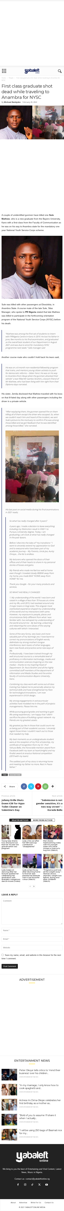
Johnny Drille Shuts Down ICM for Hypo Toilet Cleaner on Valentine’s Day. (13, 804)
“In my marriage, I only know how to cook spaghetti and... (39, 1087)
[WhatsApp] (45, 786)
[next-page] (33, 886)
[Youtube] (46, 1185)
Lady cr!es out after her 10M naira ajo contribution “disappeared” (30, 844)
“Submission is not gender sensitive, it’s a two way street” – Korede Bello (49, 804)
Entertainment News (28, 1077)
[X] (31, 786)
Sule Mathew (15, 775)
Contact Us (49, 1202)
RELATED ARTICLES (20, 820)
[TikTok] (32, 1185)
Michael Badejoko (12, 102)
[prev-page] (30, 886)
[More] (52, 786)
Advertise (23, 1202)
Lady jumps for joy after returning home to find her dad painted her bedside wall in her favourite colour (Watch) (31, 874)
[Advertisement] (32, 33)
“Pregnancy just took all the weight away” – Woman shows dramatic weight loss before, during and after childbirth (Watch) (52, 875)
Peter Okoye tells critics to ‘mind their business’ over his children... (39, 1072)
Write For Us (36, 1202)
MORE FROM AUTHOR (43, 820)
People (11, 78)
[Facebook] (24, 786)
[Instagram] (25, 1185)
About (13, 1202)
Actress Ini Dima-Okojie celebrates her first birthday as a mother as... (40, 1102)
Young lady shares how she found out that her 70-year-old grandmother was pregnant (10, 844)
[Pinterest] (38, 786)
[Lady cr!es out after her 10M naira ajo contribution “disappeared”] (32, 832)
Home (4, 78)
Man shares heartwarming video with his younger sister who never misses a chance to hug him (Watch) (52, 845)
